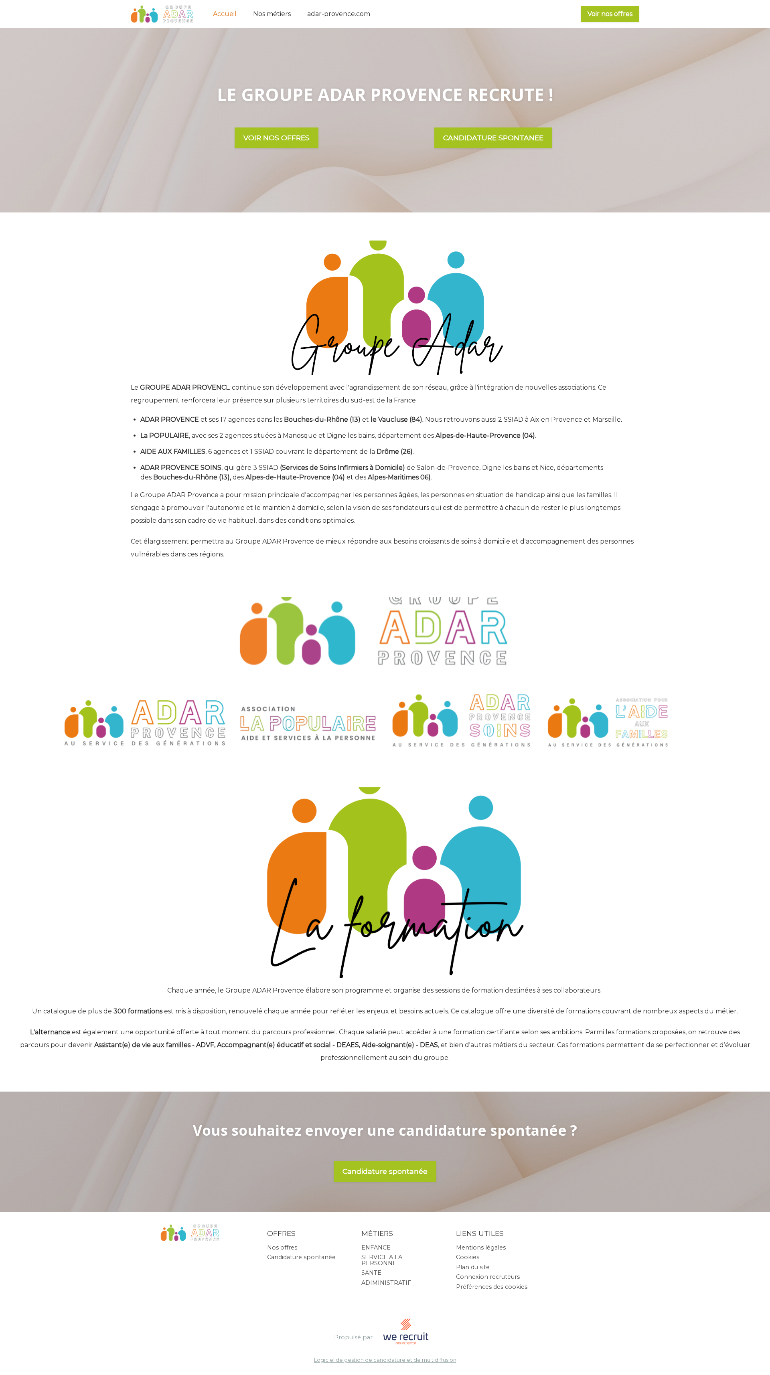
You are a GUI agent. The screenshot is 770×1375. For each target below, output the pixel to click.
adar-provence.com (338, 14)
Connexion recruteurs (488, 1276)
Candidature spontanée (385, 1171)
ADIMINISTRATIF (386, 1282)
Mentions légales (481, 1247)
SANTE (371, 1272)
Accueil (225, 14)
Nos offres (282, 1247)
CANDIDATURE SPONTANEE (493, 137)
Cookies (467, 1257)
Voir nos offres (610, 14)
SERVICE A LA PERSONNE (381, 1260)
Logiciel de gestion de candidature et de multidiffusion (385, 1360)
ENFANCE (376, 1247)
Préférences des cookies (491, 1286)
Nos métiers (272, 14)
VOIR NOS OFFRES (276, 137)
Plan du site (473, 1267)
